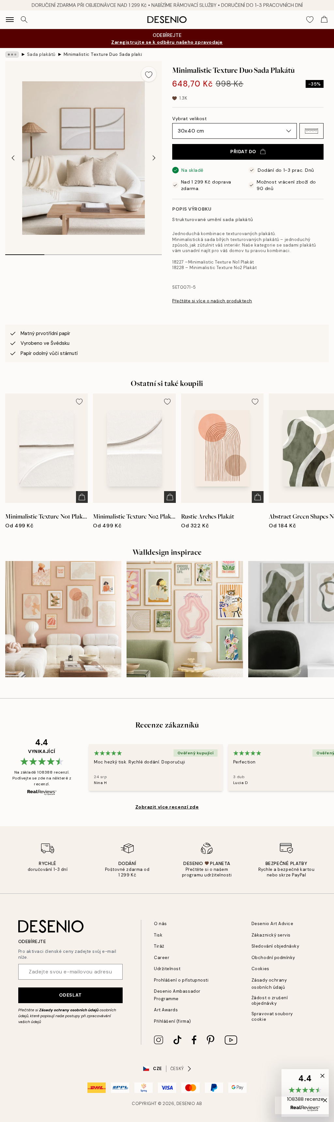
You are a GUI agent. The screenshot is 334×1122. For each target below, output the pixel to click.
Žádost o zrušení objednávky (269, 1000)
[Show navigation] (10, 19)
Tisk (158, 935)
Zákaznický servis (271, 935)
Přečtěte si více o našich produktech (212, 301)
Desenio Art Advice (272, 923)
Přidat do (243, 151)
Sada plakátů (41, 54)
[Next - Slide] (154, 158)
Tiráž (159, 946)
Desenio (185, 1103)
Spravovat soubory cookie (272, 1016)
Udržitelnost (167, 968)
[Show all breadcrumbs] (12, 54)
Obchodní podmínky (273, 957)
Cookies (260, 968)
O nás (160, 923)
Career (161, 957)
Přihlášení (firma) (172, 1021)
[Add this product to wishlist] (149, 74)
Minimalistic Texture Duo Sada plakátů (103, 54)
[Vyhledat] (24, 19)
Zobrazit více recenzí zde (167, 807)
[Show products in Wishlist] (310, 19)
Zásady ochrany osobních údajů (69, 1010)
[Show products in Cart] (324, 19)
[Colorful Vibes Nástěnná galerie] (185, 619)
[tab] (24, 252)
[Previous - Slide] (13, 158)
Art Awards (166, 1010)
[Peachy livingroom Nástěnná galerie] (63, 619)
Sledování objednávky (275, 946)
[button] (311, 131)
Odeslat (70, 995)
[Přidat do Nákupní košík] (82, 497)
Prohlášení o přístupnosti (181, 980)
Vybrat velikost (189, 118)
